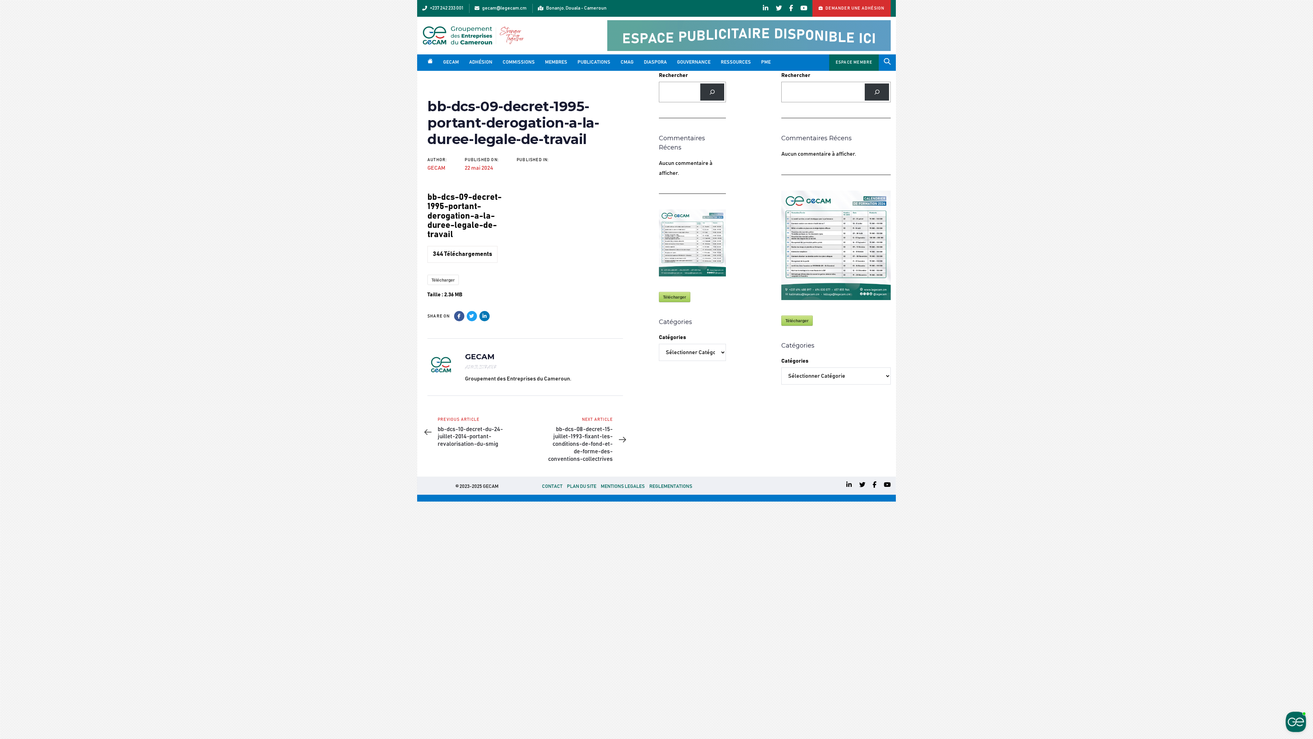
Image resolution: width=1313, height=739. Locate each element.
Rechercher (673, 75)
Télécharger (443, 280)
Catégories (672, 337)
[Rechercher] (712, 91)
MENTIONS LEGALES (623, 486)
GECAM (436, 168)
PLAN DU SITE (581, 486)
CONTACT (552, 486)
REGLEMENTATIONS (670, 486)
